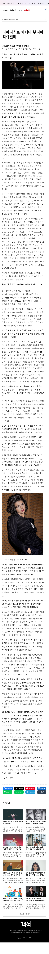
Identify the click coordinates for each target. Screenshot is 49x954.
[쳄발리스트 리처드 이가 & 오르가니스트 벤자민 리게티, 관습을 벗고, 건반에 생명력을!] (13, 865)
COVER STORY (9, 3)
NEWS (20, 3)
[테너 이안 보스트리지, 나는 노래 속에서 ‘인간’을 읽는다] (36, 814)
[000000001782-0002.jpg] (22, 524)
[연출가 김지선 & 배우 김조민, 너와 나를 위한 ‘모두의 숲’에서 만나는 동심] (13, 891)
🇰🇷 (45, 9)
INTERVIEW (30, 3)
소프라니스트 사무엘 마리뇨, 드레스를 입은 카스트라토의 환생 (12, 848)
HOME (5, 10)
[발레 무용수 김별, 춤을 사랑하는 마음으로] (13, 814)
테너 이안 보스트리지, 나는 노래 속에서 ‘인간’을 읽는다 (36, 822)
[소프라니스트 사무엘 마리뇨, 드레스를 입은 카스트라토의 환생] (13, 840)
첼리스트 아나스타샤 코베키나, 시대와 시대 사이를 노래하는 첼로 (36, 848)
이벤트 (20, 10)
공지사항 (13, 10)
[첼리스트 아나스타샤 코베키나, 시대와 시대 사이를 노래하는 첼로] (36, 840)
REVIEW (41, 3)
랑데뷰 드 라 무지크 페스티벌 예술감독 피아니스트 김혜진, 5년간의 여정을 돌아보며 (35, 874)
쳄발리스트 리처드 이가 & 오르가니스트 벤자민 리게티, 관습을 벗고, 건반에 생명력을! (12, 874)
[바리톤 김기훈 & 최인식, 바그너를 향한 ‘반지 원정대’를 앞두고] (36, 891)
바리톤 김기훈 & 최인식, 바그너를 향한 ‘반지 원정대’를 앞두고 (36, 899)
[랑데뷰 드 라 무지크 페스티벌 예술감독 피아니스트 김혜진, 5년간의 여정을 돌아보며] (36, 865)
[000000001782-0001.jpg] (23, 75)
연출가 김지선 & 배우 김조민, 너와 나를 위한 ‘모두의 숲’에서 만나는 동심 (13, 899)
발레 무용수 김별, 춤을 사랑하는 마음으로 (13, 822)
